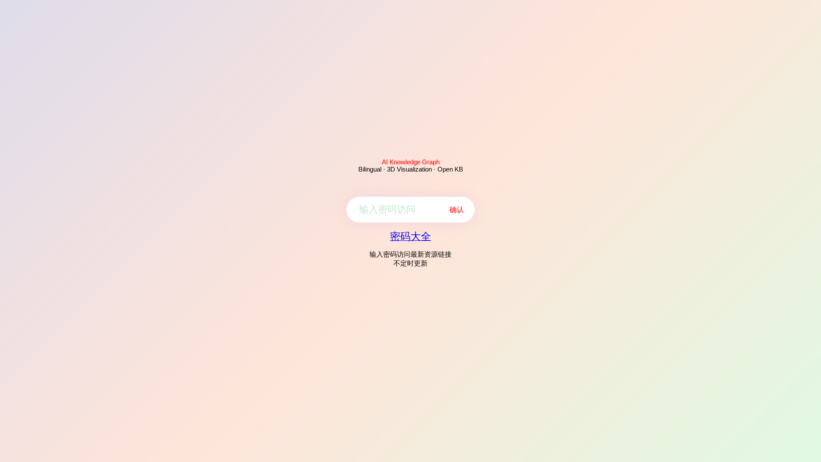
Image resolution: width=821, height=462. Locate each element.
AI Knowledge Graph (411, 162)
